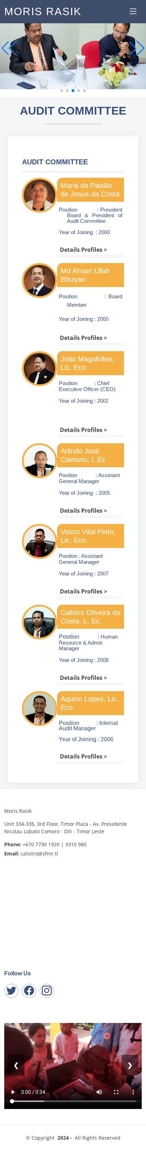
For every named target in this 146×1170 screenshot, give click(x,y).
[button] (137, 48)
